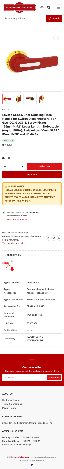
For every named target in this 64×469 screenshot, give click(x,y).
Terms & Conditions (12, 404)
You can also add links (13, 243)
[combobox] (32, 18)
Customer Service (11, 400)
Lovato (5, 110)
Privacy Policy (9, 408)
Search (56, 18)
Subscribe (54, 377)
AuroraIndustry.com (22, 457)
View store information (17, 219)
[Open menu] (58, 7)
